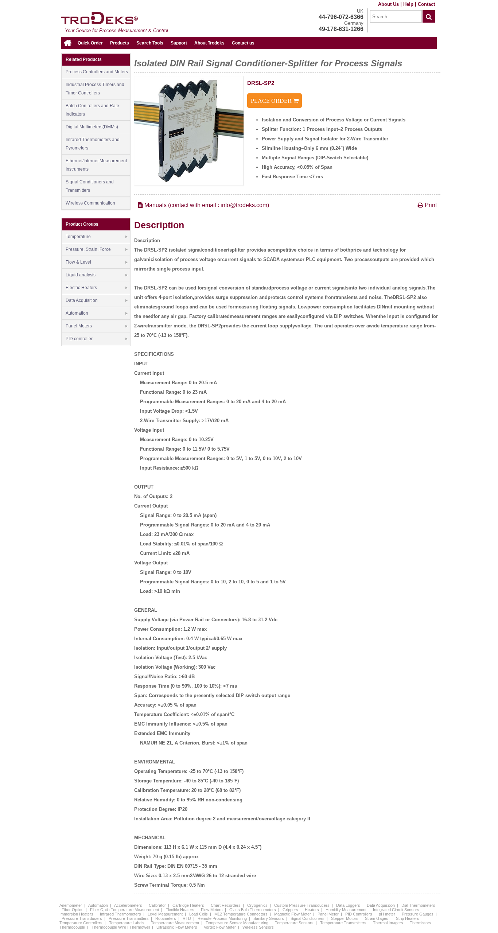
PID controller (79, 338)
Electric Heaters (81, 287)
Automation (77, 313)
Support (179, 43)
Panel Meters (79, 326)
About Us (388, 4)
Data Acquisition (82, 300)
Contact (426, 4)
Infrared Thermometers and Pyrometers (93, 144)
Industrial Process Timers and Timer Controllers (95, 89)
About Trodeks (209, 43)
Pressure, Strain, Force (88, 249)
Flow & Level (78, 262)
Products (119, 43)
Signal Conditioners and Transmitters (90, 186)
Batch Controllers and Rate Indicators (92, 110)
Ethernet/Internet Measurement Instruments (96, 165)
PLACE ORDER (272, 101)
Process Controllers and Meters (97, 71)
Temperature (78, 236)
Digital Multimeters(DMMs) (92, 126)
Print (430, 205)
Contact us (243, 43)
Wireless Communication (90, 203)
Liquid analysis (81, 274)
